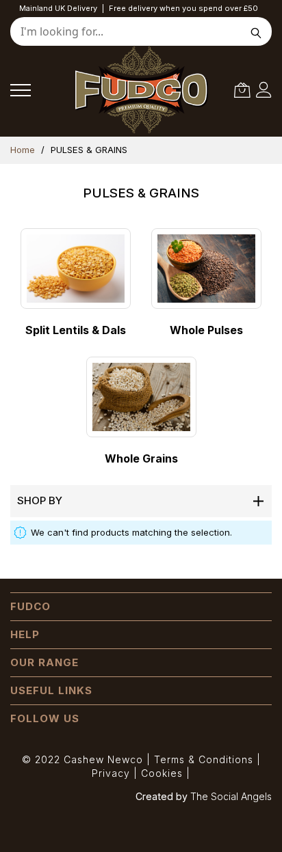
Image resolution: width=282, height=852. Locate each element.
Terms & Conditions (203, 759)
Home (24, 149)
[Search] (256, 31)
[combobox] (141, 31)
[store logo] (136, 89)
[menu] (20, 90)
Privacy (111, 773)
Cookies (162, 773)
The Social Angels (231, 796)
